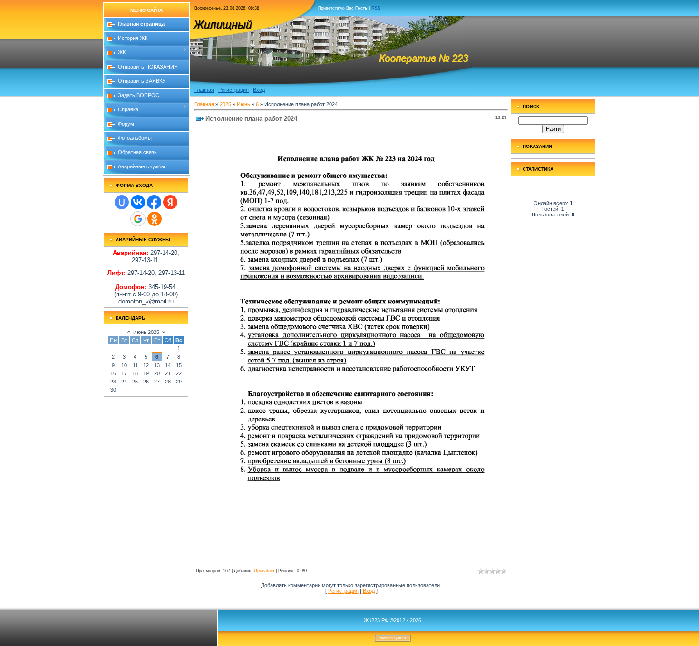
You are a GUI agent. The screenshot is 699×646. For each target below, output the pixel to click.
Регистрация (233, 90)
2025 (225, 104)
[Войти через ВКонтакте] (138, 202)
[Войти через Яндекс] (170, 202)
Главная (204, 90)
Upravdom (264, 570)
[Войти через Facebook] (154, 202)
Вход (259, 90)
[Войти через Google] (138, 218)
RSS (375, 8)
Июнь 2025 (146, 332)
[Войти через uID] (122, 202)
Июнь (243, 104)
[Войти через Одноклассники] (154, 219)
